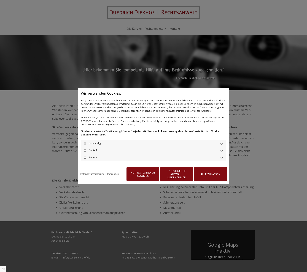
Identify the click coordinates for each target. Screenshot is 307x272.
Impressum (113, 173)
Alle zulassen (210, 174)
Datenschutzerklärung (92, 173)
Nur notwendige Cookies (143, 174)
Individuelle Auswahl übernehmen (176, 174)
